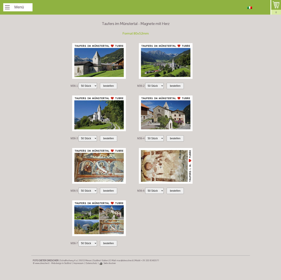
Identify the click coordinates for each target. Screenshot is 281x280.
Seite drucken (110, 263)
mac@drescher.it (125, 260)
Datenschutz (91, 263)
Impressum (79, 263)
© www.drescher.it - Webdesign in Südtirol (52, 263)
